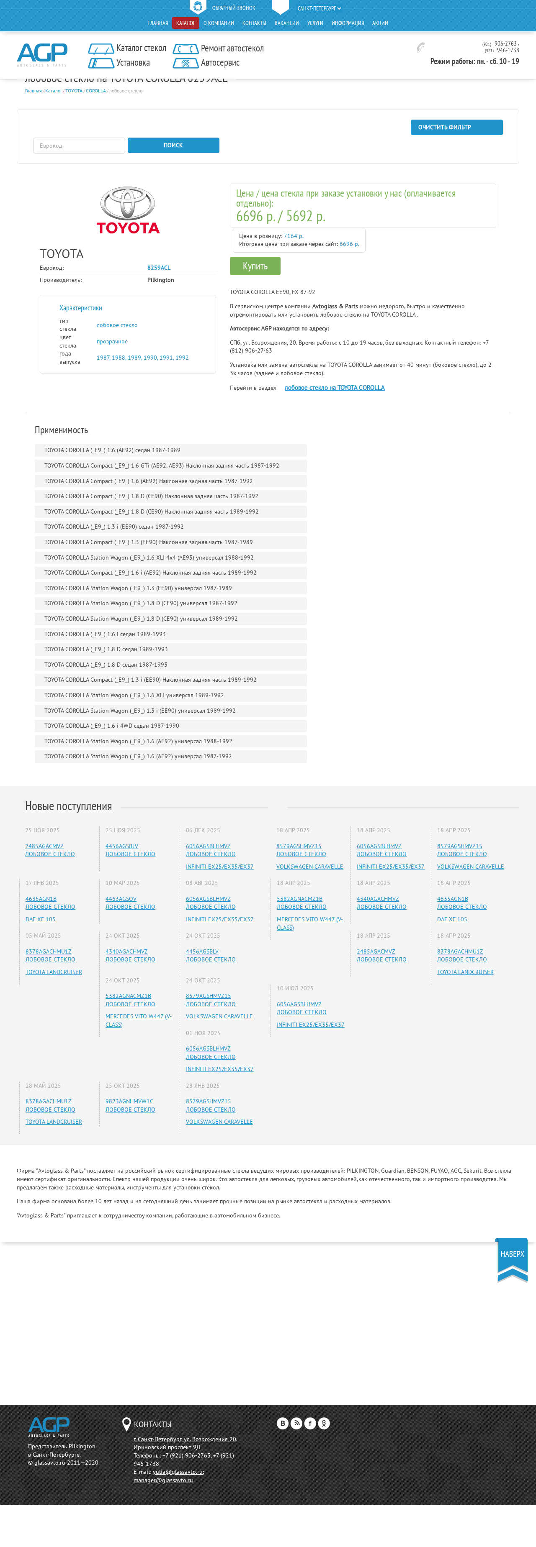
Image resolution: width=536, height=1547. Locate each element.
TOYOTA (73, 90)
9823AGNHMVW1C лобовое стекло (130, 1105)
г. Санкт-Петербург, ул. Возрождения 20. (185, 1439)
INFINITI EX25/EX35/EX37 (220, 866)
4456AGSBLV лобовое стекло (130, 850)
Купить (255, 265)
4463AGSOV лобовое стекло (130, 903)
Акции (380, 23)
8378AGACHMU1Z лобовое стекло (50, 956)
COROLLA (96, 90)
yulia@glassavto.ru (178, 1471)
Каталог (185, 23)
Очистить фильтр (444, 127)
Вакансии (287, 23)
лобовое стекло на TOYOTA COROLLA (335, 387)
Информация (348, 23)
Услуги (315, 23)
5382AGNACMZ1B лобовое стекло (130, 1000)
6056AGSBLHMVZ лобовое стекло (211, 850)
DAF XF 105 (41, 919)
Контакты (254, 23)
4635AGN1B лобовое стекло (50, 903)
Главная (158, 23)
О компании (219, 23)
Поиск (173, 145)
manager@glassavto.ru (163, 1480)
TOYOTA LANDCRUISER (54, 972)
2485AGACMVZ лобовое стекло (50, 850)
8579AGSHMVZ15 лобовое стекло (211, 1000)
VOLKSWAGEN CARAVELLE (219, 1016)
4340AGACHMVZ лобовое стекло (130, 956)
